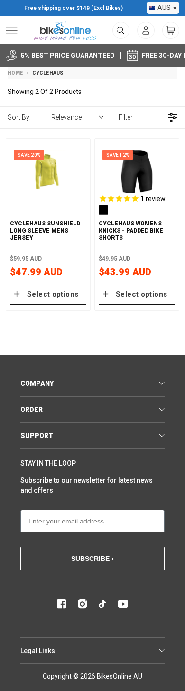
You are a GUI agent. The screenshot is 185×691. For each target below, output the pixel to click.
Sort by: (45, 117)
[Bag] (170, 30)
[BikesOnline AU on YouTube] (123, 604)
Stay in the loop (48, 463)
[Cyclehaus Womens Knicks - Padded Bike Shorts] (137, 171)
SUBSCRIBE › (92, 558)
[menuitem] (145, 30)
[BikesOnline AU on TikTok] (102, 604)
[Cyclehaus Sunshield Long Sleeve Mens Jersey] (48, 171)
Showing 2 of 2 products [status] (45, 91)
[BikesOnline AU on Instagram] (82, 604)
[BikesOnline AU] (65, 30)
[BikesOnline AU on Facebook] (61, 604)
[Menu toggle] (12, 30)
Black (103, 210)
